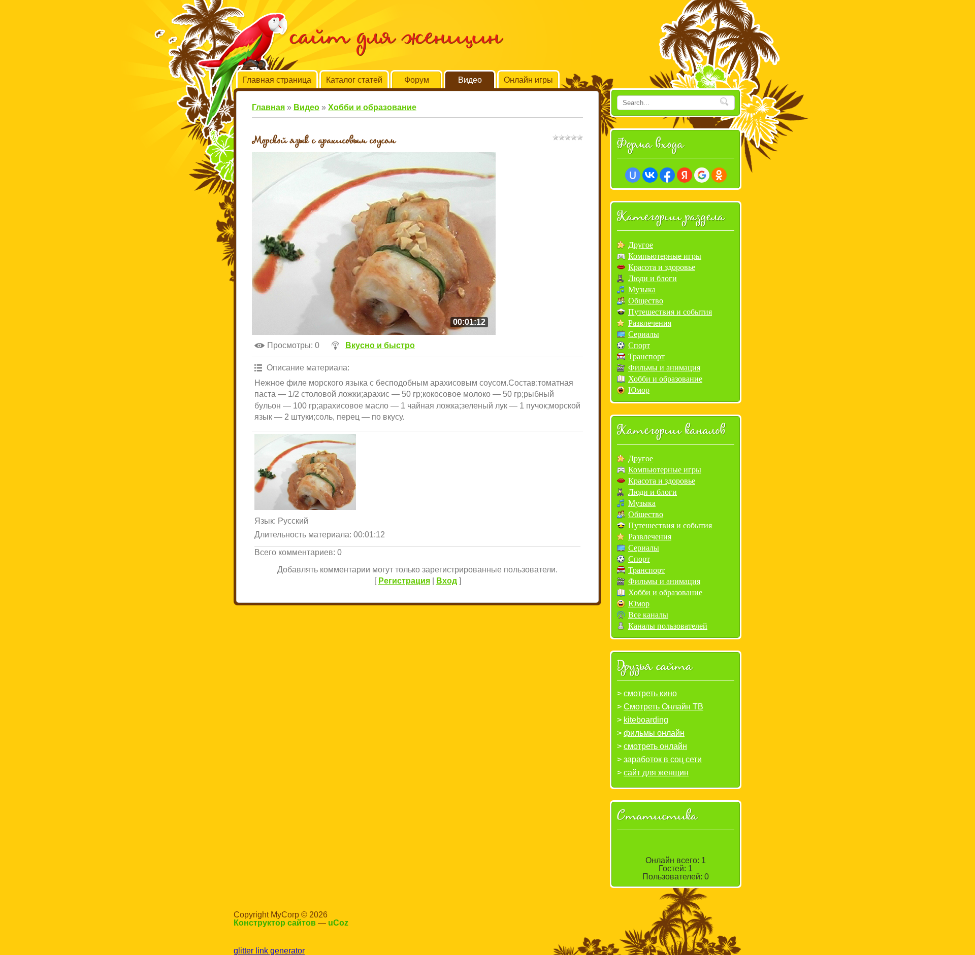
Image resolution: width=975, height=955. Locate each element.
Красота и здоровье (661, 267)
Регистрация (404, 580)
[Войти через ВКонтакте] (650, 175)
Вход (446, 580)
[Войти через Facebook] (667, 175)
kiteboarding (646, 719)
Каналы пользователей (667, 626)
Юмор (638, 390)
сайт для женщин (656, 772)
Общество (645, 300)
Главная (268, 107)
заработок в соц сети (663, 759)
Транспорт (646, 356)
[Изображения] (305, 472)
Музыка (642, 289)
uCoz (338, 922)
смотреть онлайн (655, 746)
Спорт (639, 345)
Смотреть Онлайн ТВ (663, 706)
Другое (640, 245)
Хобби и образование (372, 107)
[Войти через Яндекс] (684, 175)
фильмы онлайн (654, 733)
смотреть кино (650, 693)
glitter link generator (269, 950)
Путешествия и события (670, 312)
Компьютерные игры (664, 256)
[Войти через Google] (701, 175)
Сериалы (643, 334)
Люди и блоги (652, 278)
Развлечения (649, 323)
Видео (306, 107)
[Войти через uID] (632, 175)
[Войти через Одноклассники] (719, 175)
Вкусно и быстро (380, 345)
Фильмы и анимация (664, 367)
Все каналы (648, 614)
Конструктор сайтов (275, 922)
